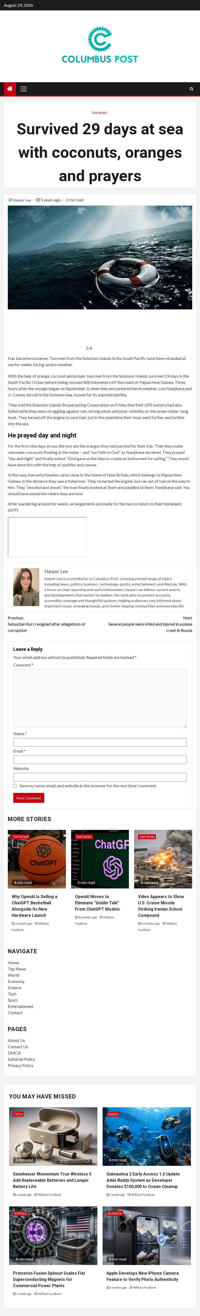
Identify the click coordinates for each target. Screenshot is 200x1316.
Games (113, 1114)
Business (115, 1213)
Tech (12, 993)
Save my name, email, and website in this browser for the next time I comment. (88, 785)
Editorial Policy (21, 1059)
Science (14, 987)
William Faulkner (49, 1195)
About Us (16, 1040)
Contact (15, 1012)
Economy (16, 981)
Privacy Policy (20, 1065)
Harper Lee (22, 200)
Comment (23, 664)
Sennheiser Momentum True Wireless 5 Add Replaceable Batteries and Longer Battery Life (52, 1180)
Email (19, 750)
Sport (13, 999)
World (13, 974)
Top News (99, 113)
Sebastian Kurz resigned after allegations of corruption (46, 624)
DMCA (14, 1052)
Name (20, 733)
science (20, 1213)
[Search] (191, 89)
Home (13, 962)
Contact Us (18, 1046)
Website (21, 768)
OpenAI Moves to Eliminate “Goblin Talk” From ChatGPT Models (97, 903)
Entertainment (20, 1006)
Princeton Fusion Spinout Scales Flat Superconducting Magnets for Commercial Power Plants (49, 1279)
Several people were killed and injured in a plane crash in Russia (150, 624)
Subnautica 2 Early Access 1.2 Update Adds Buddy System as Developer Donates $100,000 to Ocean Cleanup (143, 1180)
